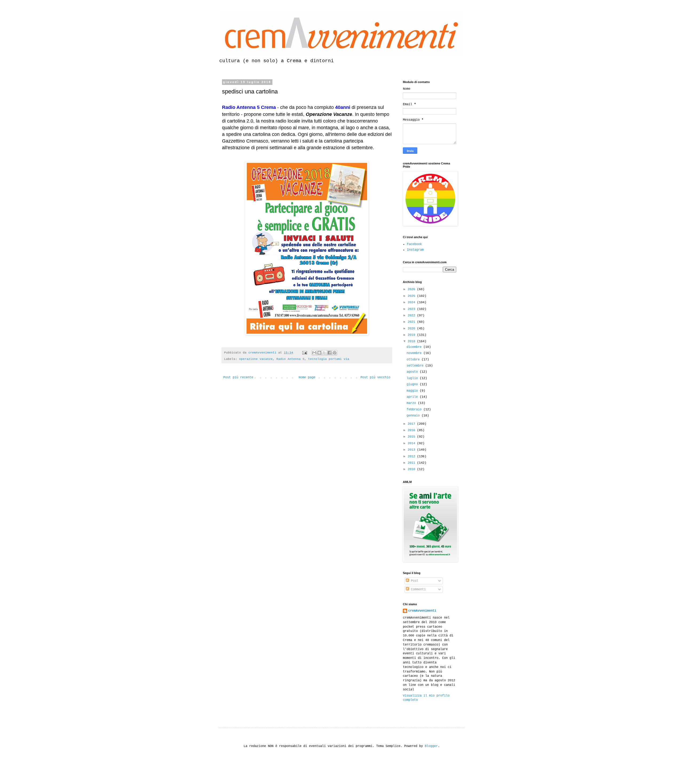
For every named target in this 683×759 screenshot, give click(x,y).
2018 (412, 341)
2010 (412, 469)
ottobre (414, 359)
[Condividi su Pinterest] (334, 352)
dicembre (415, 347)
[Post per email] (305, 352)
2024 (412, 302)
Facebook (414, 244)
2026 (412, 289)
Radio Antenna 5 (290, 359)
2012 (412, 456)
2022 (412, 315)
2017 (412, 424)
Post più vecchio (375, 377)
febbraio (415, 409)
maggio (413, 391)
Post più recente (238, 377)
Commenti (417, 589)
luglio (413, 378)
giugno (413, 384)
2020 (412, 329)
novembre (415, 353)
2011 (412, 463)
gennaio (414, 416)
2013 (412, 450)
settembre (416, 366)
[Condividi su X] (324, 352)
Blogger (431, 746)
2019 (412, 335)
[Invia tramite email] (314, 352)
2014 (412, 443)
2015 (412, 437)
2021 (412, 322)
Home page (307, 377)
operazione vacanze (256, 359)
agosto (413, 372)
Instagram (415, 250)
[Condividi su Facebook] (329, 352)
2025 (412, 296)
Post (413, 581)
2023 (412, 309)
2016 (412, 430)
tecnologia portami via (328, 359)
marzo (412, 403)
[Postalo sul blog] (319, 352)
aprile (413, 397)
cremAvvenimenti (422, 611)
